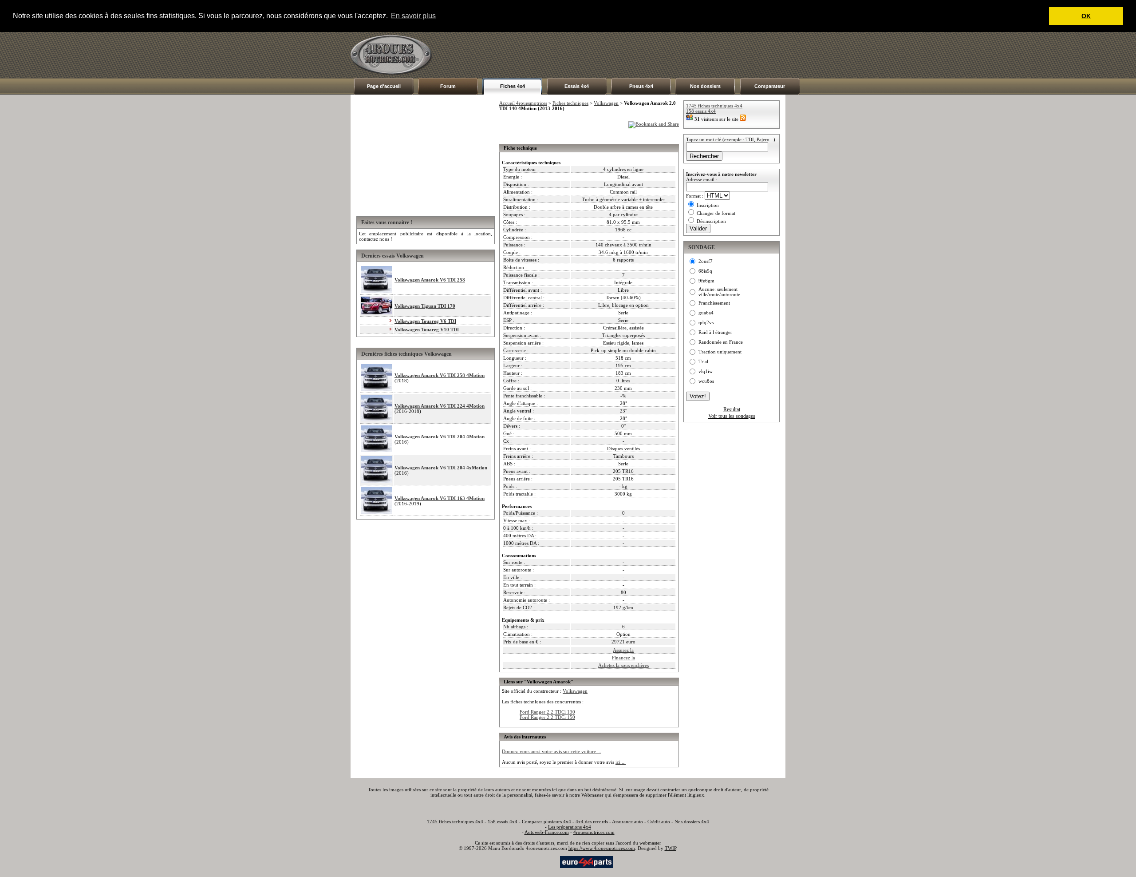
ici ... (620, 762)
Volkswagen (606, 103)
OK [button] (1086, 16)
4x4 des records (592, 821)
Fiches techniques (570, 103)
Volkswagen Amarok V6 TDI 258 (429, 279)
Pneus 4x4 (641, 86)
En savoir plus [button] (413, 16)
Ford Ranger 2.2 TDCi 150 (547, 717)
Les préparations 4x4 (569, 826)
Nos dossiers (705, 86)
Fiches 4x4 (512, 86)
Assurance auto (627, 821)
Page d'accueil (384, 86)
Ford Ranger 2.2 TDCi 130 (547, 711)
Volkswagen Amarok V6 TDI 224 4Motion (439, 406)
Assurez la (623, 650)
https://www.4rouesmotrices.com (601, 848)
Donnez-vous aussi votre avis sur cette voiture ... (551, 751)
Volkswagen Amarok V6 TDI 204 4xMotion (440, 467)
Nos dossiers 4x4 (691, 821)
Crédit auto (658, 821)
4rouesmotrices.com (594, 832)
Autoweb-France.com (547, 832)
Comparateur (769, 86)
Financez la (623, 657)
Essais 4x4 (576, 86)
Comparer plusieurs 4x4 (546, 821)
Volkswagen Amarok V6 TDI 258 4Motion (439, 375)
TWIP (670, 848)
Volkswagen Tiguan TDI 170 (424, 306)
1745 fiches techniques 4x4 (714, 105)
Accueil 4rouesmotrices (523, 103)
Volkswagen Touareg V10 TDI (426, 329)
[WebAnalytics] (541, 861)
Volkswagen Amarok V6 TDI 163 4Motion (439, 498)
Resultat (731, 409)
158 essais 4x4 (701, 111)
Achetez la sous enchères (623, 665)
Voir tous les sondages (731, 416)
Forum (448, 86)
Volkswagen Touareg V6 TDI (425, 321)
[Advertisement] (623, 55)
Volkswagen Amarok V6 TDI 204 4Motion (439, 436)
